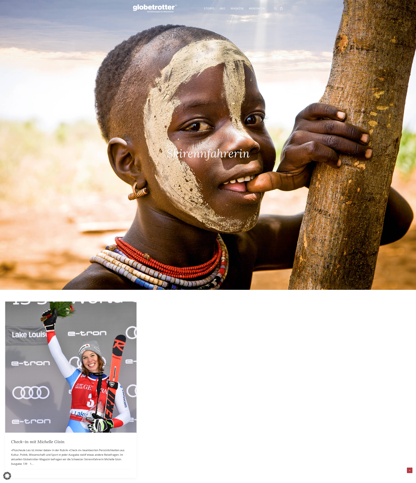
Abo (222, 8)
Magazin (237, 8)
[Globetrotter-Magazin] (155, 8)
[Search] (276, 8)
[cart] (280, 8)
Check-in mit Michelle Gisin (38, 441)
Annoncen (257, 8)
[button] (7, 476)
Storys (209, 8)
